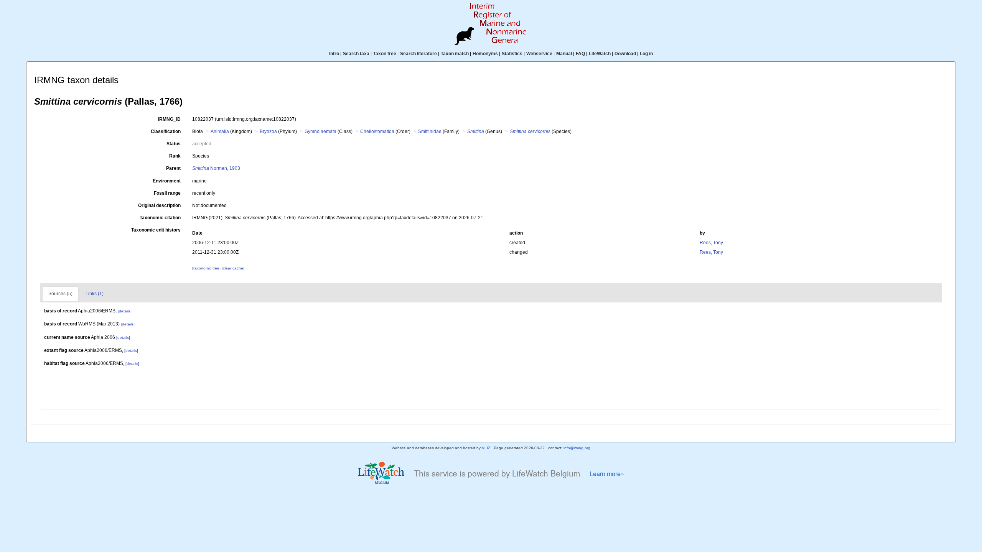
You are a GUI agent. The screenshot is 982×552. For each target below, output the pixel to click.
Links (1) (95, 293)
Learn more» (607, 473)
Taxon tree (384, 53)
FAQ (580, 53)
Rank (175, 156)
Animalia (220, 131)
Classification (166, 131)
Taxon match (455, 53)
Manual (564, 53)
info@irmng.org (576, 448)
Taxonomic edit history (156, 230)
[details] (125, 311)
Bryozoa (268, 131)
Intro (334, 53)
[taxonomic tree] (207, 268)
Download (625, 53)
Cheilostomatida (377, 131)
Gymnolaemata (320, 131)
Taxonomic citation (160, 217)
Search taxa (356, 53)
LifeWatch (600, 53)
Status (173, 143)
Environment (167, 181)
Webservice (539, 53)
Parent (173, 168)
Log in (646, 53)
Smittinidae (430, 131)
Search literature (418, 53)
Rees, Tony (711, 242)
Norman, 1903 (216, 168)
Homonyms (485, 53)
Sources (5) (60, 293)
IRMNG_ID (169, 119)
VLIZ (486, 448)
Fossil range (167, 193)
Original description (159, 205)
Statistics (512, 53)
